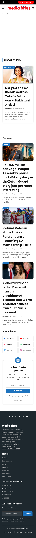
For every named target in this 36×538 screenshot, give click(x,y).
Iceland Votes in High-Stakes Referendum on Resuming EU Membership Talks (16, 236)
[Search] (33, 8)
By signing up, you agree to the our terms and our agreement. (18, 398)
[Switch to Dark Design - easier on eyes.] (3, 2)
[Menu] (3, 8)
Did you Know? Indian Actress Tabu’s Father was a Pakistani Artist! (17, 96)
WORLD (6, 208)
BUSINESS (6, 145)
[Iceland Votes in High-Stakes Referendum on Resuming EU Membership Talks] (18, 215)
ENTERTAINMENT (9, 67)
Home (4, 14)
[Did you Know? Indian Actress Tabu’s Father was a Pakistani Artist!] (18, 74)
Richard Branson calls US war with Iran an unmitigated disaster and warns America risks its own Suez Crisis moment (17, 297)
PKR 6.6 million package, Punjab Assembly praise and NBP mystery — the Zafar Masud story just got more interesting (17, 177)
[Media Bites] (19, 8)
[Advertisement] (18, 36)
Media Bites (24, 529)
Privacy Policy (24, 398)
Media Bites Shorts (26, 2)
